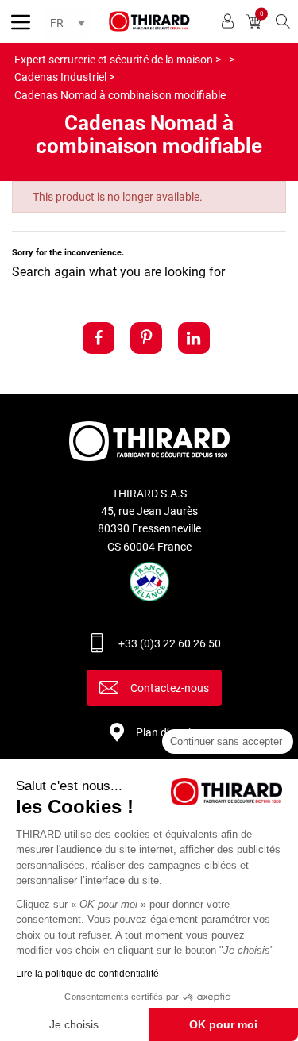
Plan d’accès (167, 732)
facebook (98, 338)
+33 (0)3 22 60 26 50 (169, 643)
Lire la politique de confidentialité (87, 973)
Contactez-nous (169, 688)
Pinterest (146, 338)
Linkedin (194, 338)
